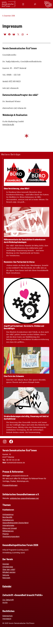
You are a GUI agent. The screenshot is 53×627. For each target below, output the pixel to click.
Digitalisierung (8, 520)
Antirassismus (7, 514)
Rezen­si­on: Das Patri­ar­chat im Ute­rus (19, 262)
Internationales (8, 525)
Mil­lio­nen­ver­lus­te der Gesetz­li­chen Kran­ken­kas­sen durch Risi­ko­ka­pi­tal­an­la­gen (24, 240)
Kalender (6, 586)
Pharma (5, 534)
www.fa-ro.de (8, 124)
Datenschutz (7, 616)
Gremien (5, 564)
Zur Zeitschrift (8, 600)
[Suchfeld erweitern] (35, 4)
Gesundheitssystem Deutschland (15, 523)
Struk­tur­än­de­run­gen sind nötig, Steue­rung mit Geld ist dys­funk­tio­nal (26, 417)
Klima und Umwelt (9, 528)
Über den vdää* (8, 569)
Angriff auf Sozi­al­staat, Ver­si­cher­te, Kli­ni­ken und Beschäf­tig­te (24, 327)
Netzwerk (6, 578)
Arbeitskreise (7, 567)
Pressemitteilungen (10, 485)
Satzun (5, 575)
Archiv (5, 602)
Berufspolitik (7, 517)
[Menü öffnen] (23, 4)
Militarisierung (8, 531)
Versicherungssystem (10, 536)
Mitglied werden (8, 572)
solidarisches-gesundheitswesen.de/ (24, 498)
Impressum (6, 619)
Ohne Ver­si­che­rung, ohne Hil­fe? (16, 188)
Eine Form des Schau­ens (14, 376)
